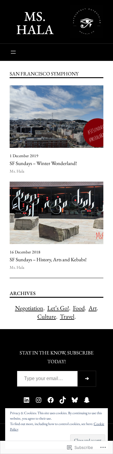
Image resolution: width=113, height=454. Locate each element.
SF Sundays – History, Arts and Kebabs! (48, 259)
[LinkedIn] (26, 400)
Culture (46, 316)
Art (93, 308)
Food (79, 308)
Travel (67, 316)
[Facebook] (50, 400)
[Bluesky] (74, 400)
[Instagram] (38, 400)
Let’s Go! (58, 308)
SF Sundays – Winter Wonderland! (43, 163)
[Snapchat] (86, 400)
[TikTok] (62, 400)
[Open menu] (13, 52)
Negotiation (29, 308)
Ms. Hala (35, 23)
